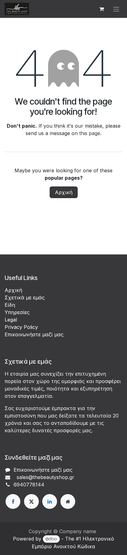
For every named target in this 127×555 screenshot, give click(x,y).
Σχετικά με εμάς (25, 297)
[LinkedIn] (49, 501)
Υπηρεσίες (17, 312)
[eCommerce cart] (101, 9)
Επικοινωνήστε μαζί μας (34, 334)
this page (89, 133)
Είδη (10, 305)
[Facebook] (13, 501)
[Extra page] (67, 501)
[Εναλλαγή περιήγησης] (116, 8)
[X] (31, 501)
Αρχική (63, 192)
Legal (11, 320)
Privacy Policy (21, 327)
